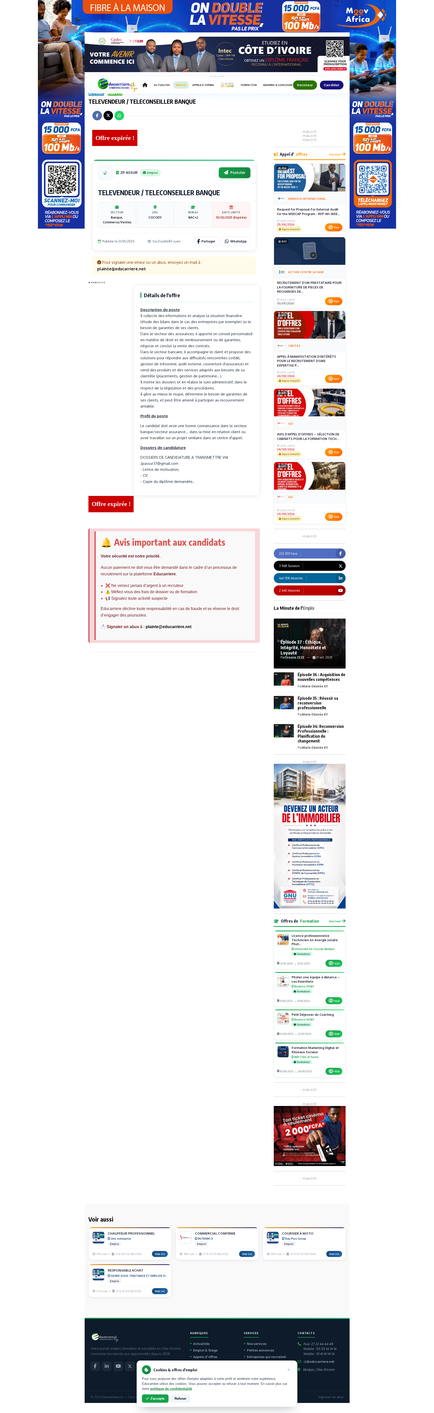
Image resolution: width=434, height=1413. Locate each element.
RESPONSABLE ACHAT (125, 1270)
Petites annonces (260, 1350)
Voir (336, 227)
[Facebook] (95, 1366)
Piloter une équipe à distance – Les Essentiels (316, 979)
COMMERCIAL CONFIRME (215, 1233)
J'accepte (157, 1398)
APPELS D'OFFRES (203, 85)
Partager (208, 241)
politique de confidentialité (171, 1389)
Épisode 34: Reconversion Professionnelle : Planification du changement (321, 733)
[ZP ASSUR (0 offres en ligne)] (105, 173)
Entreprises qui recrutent (266, 1357)
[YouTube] (118, 1366)
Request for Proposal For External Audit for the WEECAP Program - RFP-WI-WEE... (308, 211)
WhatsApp (238, 241)
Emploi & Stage (205, 1350)
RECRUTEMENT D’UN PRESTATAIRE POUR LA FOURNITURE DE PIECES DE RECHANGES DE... (309, 287)
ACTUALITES (162, 85)
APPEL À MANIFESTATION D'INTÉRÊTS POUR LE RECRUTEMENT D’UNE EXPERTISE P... (306, 361)
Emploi (115, 93)
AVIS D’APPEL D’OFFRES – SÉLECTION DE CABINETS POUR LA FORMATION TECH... (308, 436)
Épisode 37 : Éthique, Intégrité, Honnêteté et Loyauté (303, 647)
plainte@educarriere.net (168, 627)
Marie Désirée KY (315, 686)
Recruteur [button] (305, 85)
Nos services (256, 1344)
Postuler (237, 172)
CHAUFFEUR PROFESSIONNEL (131, 1233)
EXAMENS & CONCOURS (278, 85)
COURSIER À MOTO (297, 1233)
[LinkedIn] (106, 1366)
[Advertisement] (108, 361)
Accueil (96, 93)
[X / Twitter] (129, 1366)
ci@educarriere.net (319, 1361)
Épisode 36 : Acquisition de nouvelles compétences (321, 677)
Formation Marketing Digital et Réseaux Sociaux (315, 1050)
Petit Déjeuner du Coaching (313, 1015)
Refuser (180, 1398)
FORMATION (249, 85)
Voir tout (335, 154)
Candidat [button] (332, 85)
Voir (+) (160, 1254)
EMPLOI (181, 85)
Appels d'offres (205, 1357)
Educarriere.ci (112, 1397)
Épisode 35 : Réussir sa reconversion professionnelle (318, 703)
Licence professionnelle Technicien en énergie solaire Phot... (315, 940)
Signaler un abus (331, 1397)
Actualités (201, 1344)
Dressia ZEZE (294, 657)
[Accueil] (144, 84)
